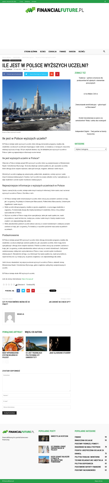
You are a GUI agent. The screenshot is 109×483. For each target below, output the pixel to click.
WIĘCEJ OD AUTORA (33, 332)
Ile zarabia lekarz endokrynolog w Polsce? (58, 448)
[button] (104, 51)
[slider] (8, 284)
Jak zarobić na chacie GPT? (59, 302)
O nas (21, 1)
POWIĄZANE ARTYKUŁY (12, 332)
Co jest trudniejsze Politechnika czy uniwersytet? (34, 355)
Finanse (63, 51)
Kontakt (34, 1)
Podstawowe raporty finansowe (88, 467)
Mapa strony (98, 481)
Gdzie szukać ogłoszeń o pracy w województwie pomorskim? (60, 459)
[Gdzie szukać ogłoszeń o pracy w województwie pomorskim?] (44, 459)
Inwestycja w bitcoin (59, 436)
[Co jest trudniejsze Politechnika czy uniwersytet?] (36, 344)
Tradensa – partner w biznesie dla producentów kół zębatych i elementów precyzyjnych (90, 80)
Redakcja (9, 69)
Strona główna (30, 51)
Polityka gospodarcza (84, 464)
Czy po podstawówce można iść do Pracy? (16, 303)
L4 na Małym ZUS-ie (91, 94)
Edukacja (53, 51)
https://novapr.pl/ (27, 279)
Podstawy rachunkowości (85, 470)
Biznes (43, 51)
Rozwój (82, 51)
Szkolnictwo (6, 60)
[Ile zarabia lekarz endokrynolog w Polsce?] (44, 449)
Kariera (72, 51)
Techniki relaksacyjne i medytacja (89, 460)
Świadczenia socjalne (83, 440)
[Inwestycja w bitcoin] (44, 438)
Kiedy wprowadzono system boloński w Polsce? (10, 355)
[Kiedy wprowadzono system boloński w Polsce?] (13, 344)
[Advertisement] (54, 33)
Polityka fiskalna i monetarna (87, 457)
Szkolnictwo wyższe (16, 60)
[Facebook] (105, 1)
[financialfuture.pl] (54, 10)
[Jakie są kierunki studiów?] (59, 344)
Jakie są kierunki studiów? (59, 353)
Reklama (27, 1)
